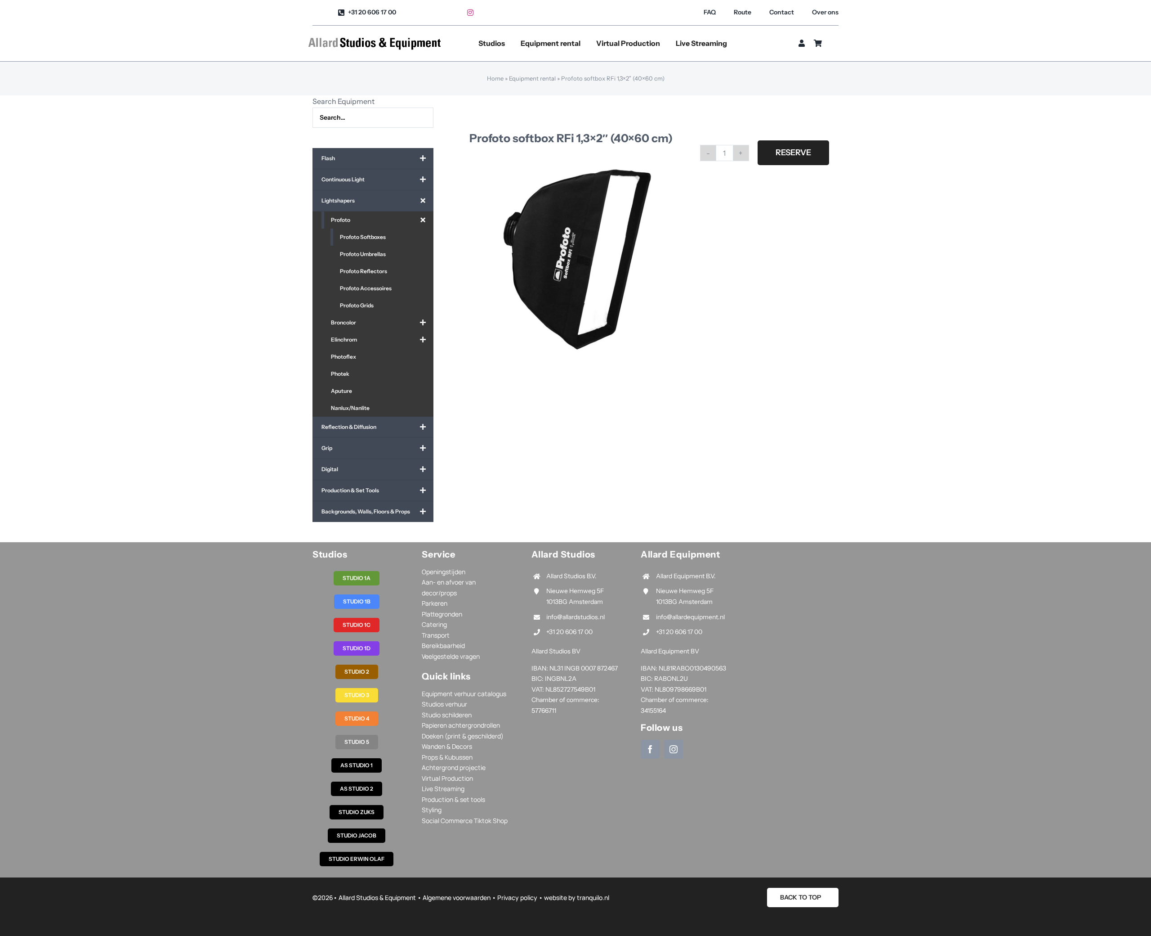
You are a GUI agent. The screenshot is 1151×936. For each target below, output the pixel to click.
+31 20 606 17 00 (569, 632)
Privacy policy (517, 897)
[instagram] (470, 12)
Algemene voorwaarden (457, 897)
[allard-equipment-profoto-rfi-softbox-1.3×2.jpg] (577, 259)
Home (495, 78)
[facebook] (650, 749)
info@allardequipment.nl (690, 617)
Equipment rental (532, 78)
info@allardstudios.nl (575, 617)
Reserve (793, 153)
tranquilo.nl (593, 897)
